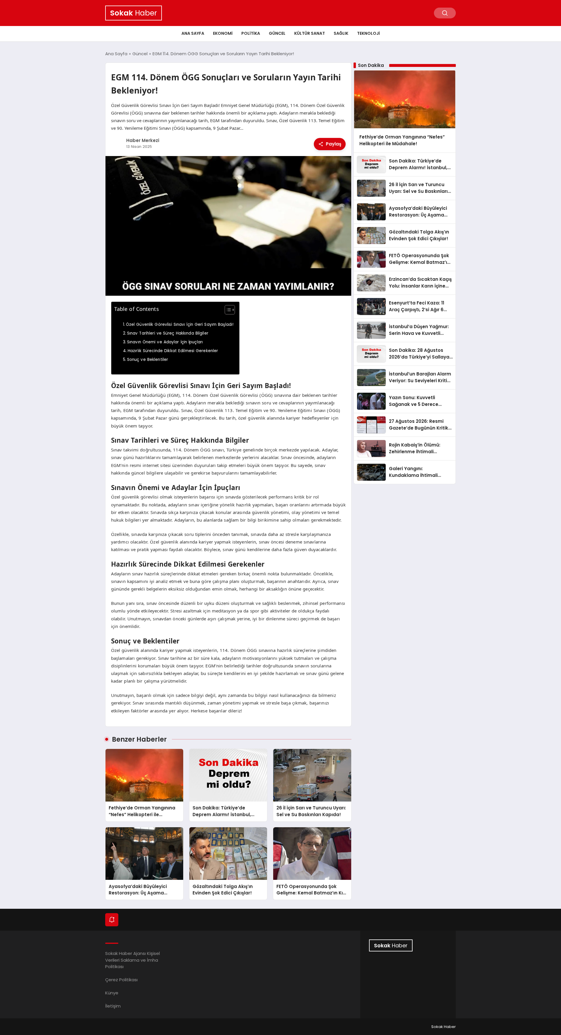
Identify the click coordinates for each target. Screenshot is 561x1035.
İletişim (113, 1006)
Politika (250, 33)
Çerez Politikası (121, 980)
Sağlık (341, 33)
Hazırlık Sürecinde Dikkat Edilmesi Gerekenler (173, 351)
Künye (111, 993)
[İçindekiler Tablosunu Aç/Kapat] (226, 310)
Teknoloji (368, 33)
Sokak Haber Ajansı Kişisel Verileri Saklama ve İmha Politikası (132, 960)
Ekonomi (223, 33)
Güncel (277, 33)
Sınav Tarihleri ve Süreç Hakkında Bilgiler (167, 333)
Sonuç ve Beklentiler (147, 359)
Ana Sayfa (192, 33)
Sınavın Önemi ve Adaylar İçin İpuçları (165, 342)
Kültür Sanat (309, 33)
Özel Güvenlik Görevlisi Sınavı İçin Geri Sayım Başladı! (180, 324)
